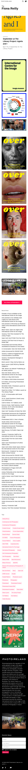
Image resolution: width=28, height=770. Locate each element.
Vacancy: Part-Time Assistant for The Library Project (13, 334)
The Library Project (16, 592)
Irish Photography (6, 556)
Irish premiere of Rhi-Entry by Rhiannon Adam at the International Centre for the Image (13, 325)
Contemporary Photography (9, 525)
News (4, 32)
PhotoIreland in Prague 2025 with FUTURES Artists (12, 468)
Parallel (13, 573)
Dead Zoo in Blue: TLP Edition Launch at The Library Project (14, 391)
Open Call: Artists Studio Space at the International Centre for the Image (13, 489)
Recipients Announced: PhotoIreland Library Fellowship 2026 (12, 427)
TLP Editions (5, 595)
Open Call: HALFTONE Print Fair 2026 (13, 338)
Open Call (20, 570)
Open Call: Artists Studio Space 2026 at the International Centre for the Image (13, 448)
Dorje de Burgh (6, 534)
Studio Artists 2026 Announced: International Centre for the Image (12, 422)
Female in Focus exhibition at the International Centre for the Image (12, 314)
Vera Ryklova (14, 595)
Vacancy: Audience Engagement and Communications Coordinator (13, 354)
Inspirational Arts (15, 543)
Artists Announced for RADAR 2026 (12, 351)
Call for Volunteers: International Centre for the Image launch (13, 494)
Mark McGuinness (16, 559)
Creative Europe (6, 528)
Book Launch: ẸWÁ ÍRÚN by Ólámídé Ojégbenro (13, 365)
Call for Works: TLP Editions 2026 (12, 402)
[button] (26, 1)
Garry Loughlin (16, 540)
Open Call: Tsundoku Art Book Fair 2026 (14, 411)
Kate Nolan (16, 556)
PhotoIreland (5, 583)
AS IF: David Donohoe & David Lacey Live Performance (13, 399)
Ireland (19, 550)
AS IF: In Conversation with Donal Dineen (12, 395)
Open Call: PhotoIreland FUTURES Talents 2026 (12, 443)
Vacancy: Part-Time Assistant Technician (14, 508)
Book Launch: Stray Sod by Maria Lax (13, 362)
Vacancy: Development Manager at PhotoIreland (12, 358)
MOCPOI (15, 562)
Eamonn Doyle (15, 534)
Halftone (11, 674)
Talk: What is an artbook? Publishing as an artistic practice (13, 369)
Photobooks (5, 580)
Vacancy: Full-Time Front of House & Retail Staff (13, 341)
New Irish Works (6, 570)
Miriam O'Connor (6, 562)
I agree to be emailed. (10, 749)
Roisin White (20, 589)
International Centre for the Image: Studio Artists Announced (14, 481)
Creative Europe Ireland (18, 528)
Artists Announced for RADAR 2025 (12, 455)
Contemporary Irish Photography (10, 521)
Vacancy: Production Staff (9, 505)
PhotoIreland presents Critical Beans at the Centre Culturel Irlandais (13, 464)
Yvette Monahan (6, 598)
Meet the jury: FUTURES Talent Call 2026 (12, 431)
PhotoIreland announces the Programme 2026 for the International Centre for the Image (14, 415)
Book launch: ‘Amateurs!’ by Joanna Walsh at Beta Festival (12, 452)
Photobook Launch (17, 577)
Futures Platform (6, 540)
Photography (14, 580)
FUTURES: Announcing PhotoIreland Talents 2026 (13, 382)
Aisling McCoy (5, 518)
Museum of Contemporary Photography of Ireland (12, 566)
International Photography (8, 550)
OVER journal (5, 573)
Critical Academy (6, 531)
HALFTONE (5, 543)
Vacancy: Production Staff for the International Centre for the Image (12, 435)
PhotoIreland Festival (16, 583)
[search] (22, 1)
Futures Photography (15, 537)
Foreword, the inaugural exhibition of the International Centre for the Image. (14, 485)
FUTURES (4, 537)
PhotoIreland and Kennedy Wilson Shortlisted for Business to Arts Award (13, 345)
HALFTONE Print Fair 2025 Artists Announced (12, 439)
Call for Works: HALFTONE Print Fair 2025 (13, 477)
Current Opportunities (18, 531)
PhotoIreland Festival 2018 (8, 586)
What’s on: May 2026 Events (10, 377)
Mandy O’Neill (5, 559)
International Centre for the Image (10, 547)
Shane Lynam (5, 592)
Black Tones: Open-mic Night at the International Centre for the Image (12, 330)
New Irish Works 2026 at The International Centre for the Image (12, 373)
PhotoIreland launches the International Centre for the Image (13, 498)
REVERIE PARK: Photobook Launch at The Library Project (13, 387)
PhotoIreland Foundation (8, 589)
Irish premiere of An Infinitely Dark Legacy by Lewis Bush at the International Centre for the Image (12, 319)
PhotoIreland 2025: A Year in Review (12, 419)
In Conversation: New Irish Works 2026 (13, 349)
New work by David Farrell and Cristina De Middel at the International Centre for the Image (14, 459)
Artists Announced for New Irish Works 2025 (13, 502)
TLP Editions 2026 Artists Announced (13, 379)
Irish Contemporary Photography (10, 553)
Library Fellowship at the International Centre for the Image (13, 473)
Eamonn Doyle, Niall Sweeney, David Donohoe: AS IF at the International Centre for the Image (13, 406)
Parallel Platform (6, 577)
